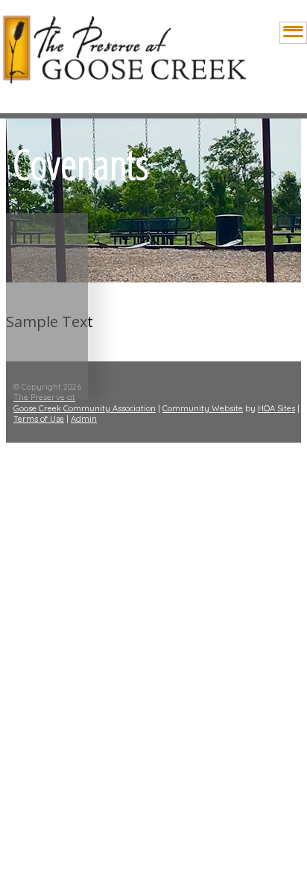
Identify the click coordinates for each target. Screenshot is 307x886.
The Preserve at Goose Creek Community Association (84, 402)
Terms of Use (38, 419)
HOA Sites (276, 408)
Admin (84, 419)
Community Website (202, 408)
